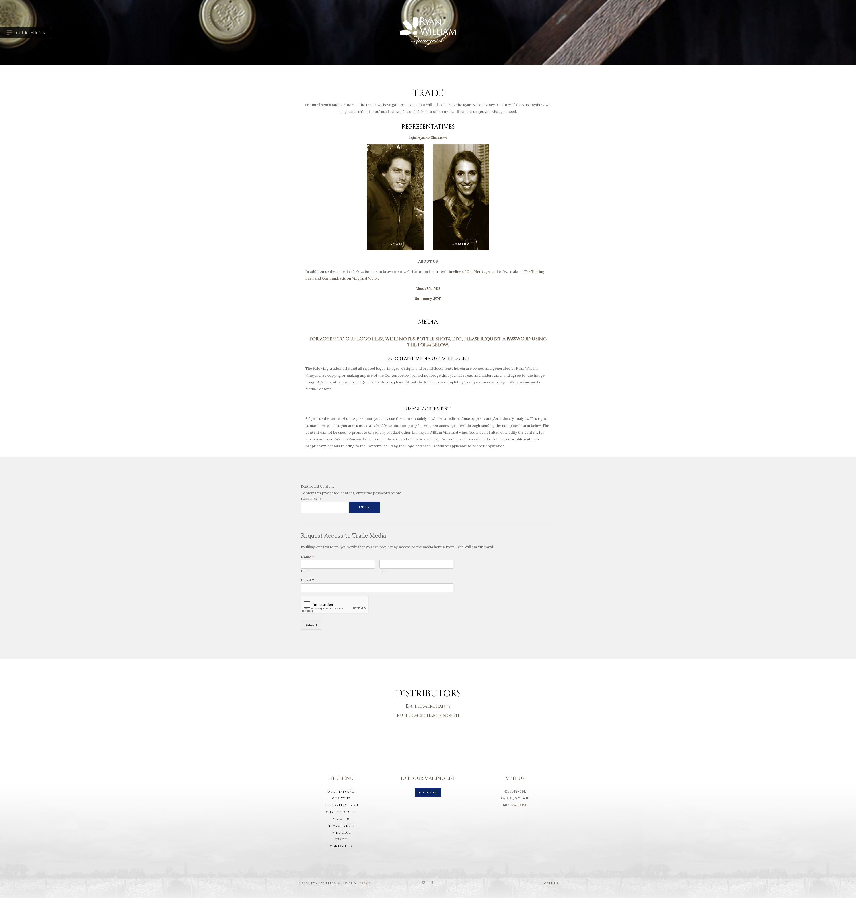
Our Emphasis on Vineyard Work (350, 278)
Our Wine (341, 798)
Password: (311, 498)
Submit (311, 625)
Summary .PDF (428, 298)
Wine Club (341, 833)
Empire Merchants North (428, 715)
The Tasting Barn (341, 805)
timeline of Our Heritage (468, 271)
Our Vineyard (341, 792)
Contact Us (341, 846)
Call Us (551, 883)
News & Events (341, 826)
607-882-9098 (515, 805)
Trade (341, 839)
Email (307, 580)
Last (382, 571)
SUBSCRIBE (428, 792)
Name (307, 557)
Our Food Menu (341, 812)
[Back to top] (845, 887)
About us (341, 819)
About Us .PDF (428, 288)
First (304, 571)
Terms (365, 883)
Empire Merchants (428, 706)
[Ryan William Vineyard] (428, 32)
